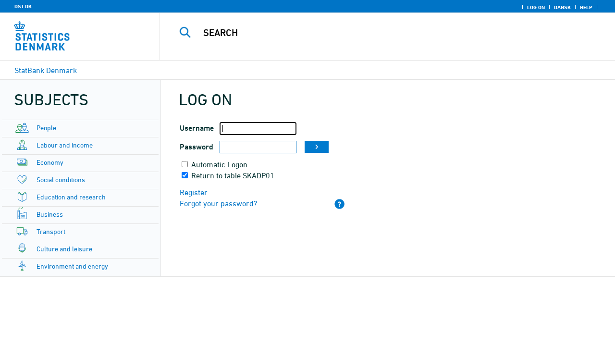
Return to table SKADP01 (232, 175)
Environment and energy (72, 266)
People (46, 128)
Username (197, 128)
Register (194, 192)
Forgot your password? (218, 203)
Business (50, 214)
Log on (536, 7)
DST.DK (23, 6)
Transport (51, 231)
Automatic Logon (219, 164)
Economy (50, 162)
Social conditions (61, 179)
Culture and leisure (64, 249)
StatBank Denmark (45, 70)
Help (586, 7)
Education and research (71, 197)
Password (196, 146)
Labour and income (65, 145)
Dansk (562, 7)
